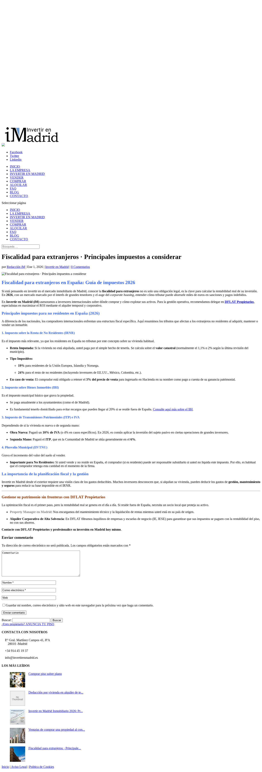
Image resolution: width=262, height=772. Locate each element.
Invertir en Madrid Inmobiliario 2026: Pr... (55, 711)
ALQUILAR (18, 185)
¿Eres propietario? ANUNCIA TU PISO (28, 624)
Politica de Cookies (41, 767)
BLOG (14, 192)
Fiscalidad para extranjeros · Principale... (54, 748)
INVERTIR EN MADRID (27, 174)
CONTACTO (19, 196)
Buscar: (6, 620)
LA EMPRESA (20, 170)
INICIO (15, 166)
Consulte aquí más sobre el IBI (173, 409)
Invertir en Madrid (57, 267)
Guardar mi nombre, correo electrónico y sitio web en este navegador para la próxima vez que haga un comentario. (80, 605)
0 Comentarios (80, 267)
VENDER (17, 177)
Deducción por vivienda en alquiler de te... (55, 692)
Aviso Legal (18, 767)
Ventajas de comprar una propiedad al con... (56, 729)
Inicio (5, 767)
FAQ (13, 188)
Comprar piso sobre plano (45, 674)
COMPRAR (18, 181)
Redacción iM (16, 267)
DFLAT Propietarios (239, 302)
